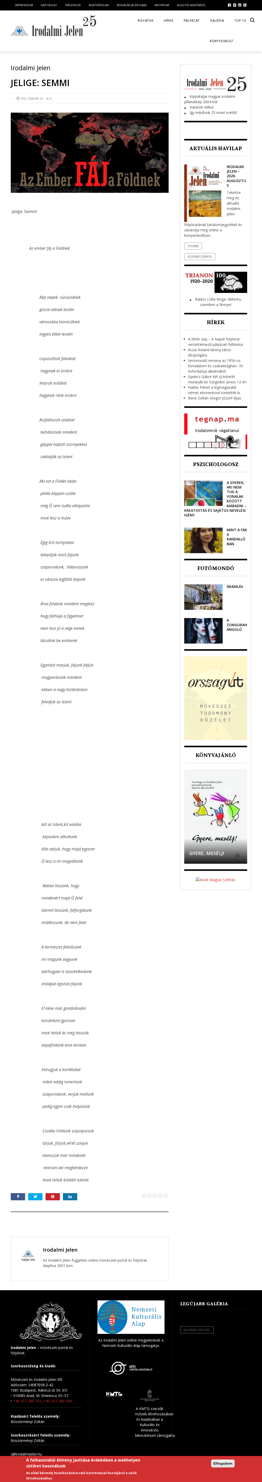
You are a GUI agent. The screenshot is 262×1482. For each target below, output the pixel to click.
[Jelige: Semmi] (90, 153)
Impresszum (24, 5)
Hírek (168, 20)
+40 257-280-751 (27, 1400)
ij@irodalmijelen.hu (26, 1454)
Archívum (162, 5)
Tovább (193, 246)
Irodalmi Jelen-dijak (132, 5)
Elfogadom (222, 1463)
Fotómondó (215, 568)
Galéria (217, 20)
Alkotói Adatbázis (191, 5)
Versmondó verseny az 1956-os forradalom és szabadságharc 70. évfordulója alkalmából (215, 366)
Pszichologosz (215, 464)
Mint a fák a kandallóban (237, 536)
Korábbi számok (200, 256)
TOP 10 (240, 20)
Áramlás (235, 586)
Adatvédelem (99, 5)
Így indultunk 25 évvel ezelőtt (213, 112)
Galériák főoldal (196, 1330)
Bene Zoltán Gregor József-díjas (214, 398)
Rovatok (146, 20)
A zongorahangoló (237, 625)
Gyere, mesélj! (206, 853)
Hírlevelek (73, 5)
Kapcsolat (49, 5)
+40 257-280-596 (57, 1400)
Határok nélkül (201, 107)
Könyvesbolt (221, 41)
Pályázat (192, 20)
